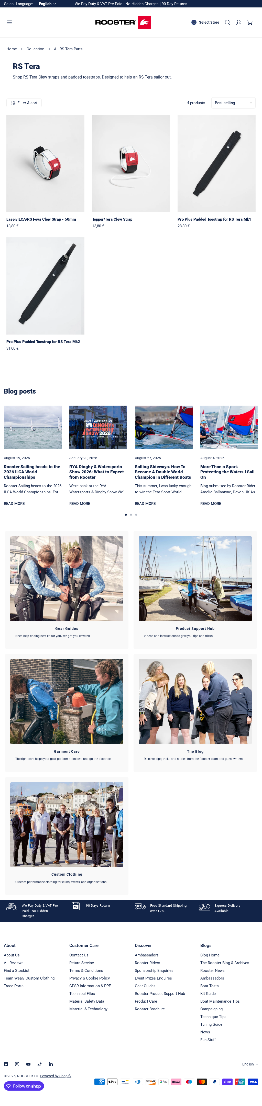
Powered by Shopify (55, 1076)
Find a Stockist (16, 970)
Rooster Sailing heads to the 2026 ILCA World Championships (32, 472)
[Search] (227, 22)
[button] (250, 22)
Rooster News (212, 970)
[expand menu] (9, 22)
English (248, 1064)
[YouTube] (28, 1064)
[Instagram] (17, 1064)
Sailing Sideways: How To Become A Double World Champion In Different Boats (163, 472)
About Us (12, 955)
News (205, 1032)
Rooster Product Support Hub (160, 993)
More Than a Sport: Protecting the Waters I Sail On (227, 472)
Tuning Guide (211, 1024)
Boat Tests (209, 986)
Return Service (81, 963)
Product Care (146, 1001)
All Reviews (14, 963)
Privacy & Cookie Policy (89, 978)
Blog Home (210, 955)
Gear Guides (145, 986)
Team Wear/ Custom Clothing (29, 978)
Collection (35, 49)
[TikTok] (39, 1064)
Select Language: (18, 4)
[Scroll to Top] (253, 1079)
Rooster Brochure (150, 1009)
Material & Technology (88, 1009)
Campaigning (211, 1009)
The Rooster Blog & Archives (224, 963)
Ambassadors (147, 955)
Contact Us (79, 955)
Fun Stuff (208, 1040)
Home (11, 49)
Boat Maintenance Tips (220, 1001)
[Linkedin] (51, 1064)
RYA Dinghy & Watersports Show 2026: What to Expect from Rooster (96, 472)
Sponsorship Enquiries (154, 970)
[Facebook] (6, 1064)
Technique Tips (213, 1016)
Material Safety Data (86, 1001)
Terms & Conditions (86, 970)
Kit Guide (208, 993)
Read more (14, 503)
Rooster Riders (147, 963)
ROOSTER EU (27, 1076)
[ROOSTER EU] (123, 22)
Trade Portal (14, 986)
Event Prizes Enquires (153, 978)
